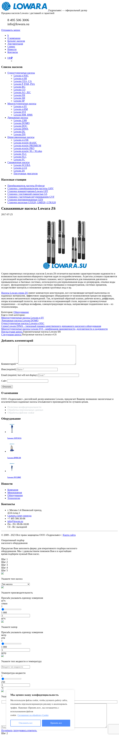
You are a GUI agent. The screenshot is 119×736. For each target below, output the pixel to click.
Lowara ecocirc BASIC (25, 142)
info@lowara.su (15, 521)
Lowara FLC (20, 156)
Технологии (13, 498)
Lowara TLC (20, 154)
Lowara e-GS (20, 168)
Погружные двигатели (26, 173)
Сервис (11, 46)
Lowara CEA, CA (23, 81)
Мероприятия (14, 492)
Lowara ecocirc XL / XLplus (28, 151)
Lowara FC (19, 159)
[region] (40, 710)
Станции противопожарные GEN (25, 199)
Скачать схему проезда (19, 515)
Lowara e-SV (20, 106)
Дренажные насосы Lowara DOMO (19, 320)
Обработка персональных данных (25, 410)
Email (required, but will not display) (19, 375)
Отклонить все (25, 723)
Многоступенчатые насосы (21, 103)
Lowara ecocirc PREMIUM (27, 145)
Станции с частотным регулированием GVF (30, 197)
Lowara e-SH (20, 78)
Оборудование (21, 312)
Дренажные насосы (17, 117)
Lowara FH (19, 95)
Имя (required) (8, 369)
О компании (13, 38)
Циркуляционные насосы (20, 137)
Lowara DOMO (22, 123)
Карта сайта (69, 535)
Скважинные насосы (18, 162)
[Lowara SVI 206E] (12, 471)
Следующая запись (11, 334)
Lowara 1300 (20, 120)
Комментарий (9, 364)
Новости (12, 49)
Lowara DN (20, 134)
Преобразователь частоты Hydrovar (26, 185)
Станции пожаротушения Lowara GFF (27, 191)
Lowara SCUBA (22, 165)
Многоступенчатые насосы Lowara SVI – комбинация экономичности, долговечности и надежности (54, 329)
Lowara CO (19, 89)
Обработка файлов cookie (20, 412)
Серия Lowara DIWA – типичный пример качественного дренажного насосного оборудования (51, 326)
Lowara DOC (20, 126)
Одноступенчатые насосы (21, 72)
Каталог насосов (16, 41)
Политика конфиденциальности (24, 407)
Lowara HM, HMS (23, 114)
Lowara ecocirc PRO (24, 148)
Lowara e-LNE (21, 140)
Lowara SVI (20, 112)
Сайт (4, 381)
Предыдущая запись (12, 331)
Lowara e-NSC (21, 75)
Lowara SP (19, 100)
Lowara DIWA (21, 128)
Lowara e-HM (21, 109)
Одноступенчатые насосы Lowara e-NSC (22, 323)
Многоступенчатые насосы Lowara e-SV (22, 317)
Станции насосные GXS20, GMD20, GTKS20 (31, 202)
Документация (15, 43)
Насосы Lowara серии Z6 (14, 293)
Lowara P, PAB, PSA (24, 84)
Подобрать (7, 730)
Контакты (12, 52)
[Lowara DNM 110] (12, 451)
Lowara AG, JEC (22, 92)
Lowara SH (19, 98)
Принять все (56, 723)
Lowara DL (19, 131)
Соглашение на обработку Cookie (33, 715)
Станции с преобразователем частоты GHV (30, 188)
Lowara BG (19, 86)
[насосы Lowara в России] (24, 10)
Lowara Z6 (19, 170)
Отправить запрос (10, 30)
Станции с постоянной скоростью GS (27, 194)
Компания (12, 489)
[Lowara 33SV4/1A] (12, 431)
